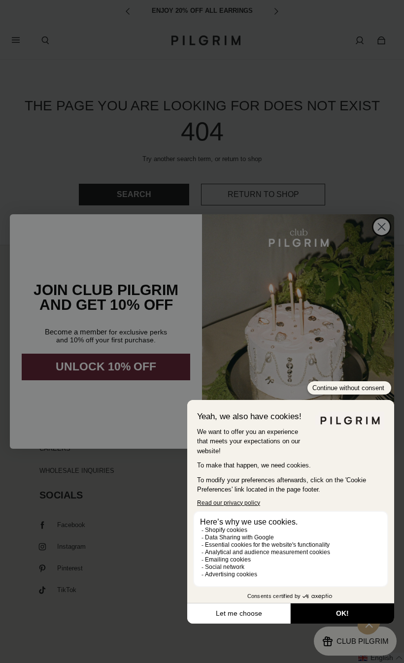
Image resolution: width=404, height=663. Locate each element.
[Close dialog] (381, 226)
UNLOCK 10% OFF (106, 366)
